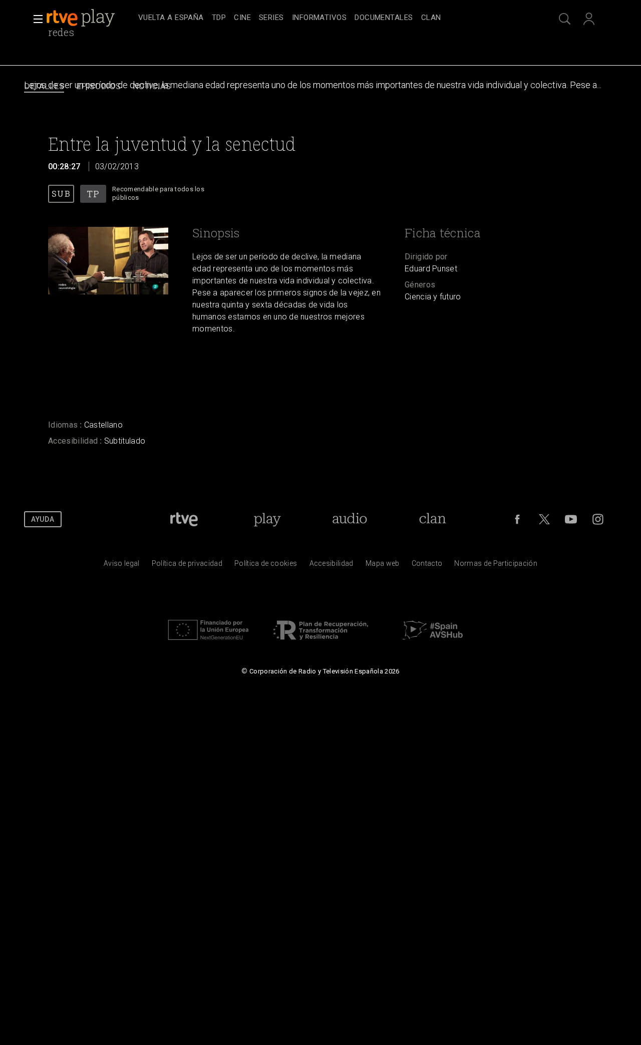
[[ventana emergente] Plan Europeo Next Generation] (208, 642)
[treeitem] (171, 18)
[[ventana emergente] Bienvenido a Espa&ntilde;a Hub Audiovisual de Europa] (433, 642)
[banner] (90, 18)
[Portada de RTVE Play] (81, 18)
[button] (35, 19)
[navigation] (331, 18)
